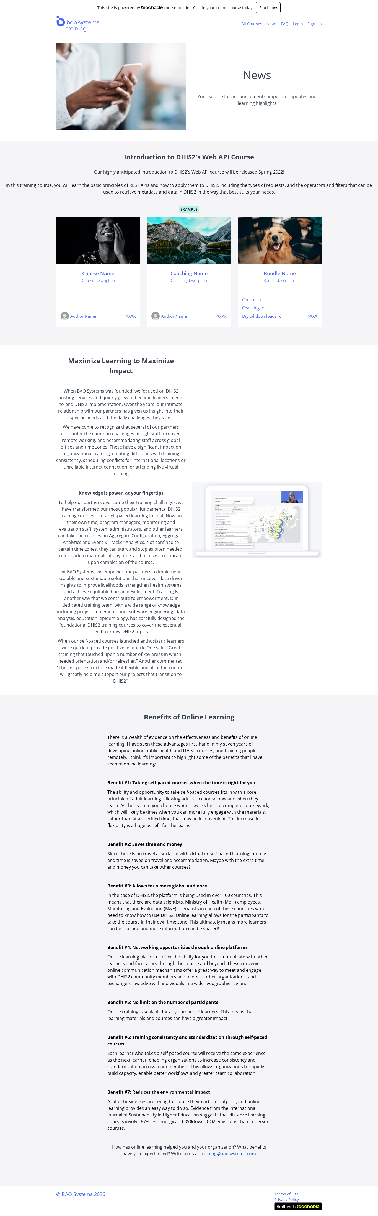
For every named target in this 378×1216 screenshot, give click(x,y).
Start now (268, 7)
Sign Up (314, 23)
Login (298, 23)
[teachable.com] (152, 7)
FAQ (285, 23)
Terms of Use (286, 1194)
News (271, 23)
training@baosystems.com (228, 1154)
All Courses (251, 23)
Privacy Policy (286, 1199)
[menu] (279, 24)
